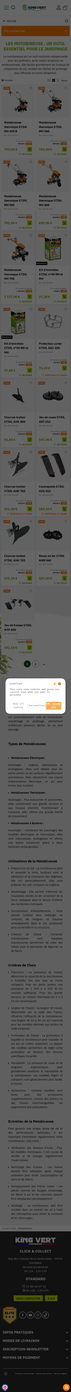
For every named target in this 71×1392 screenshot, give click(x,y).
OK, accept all (54, 705)
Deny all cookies (18, 705)
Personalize (36, 705)
